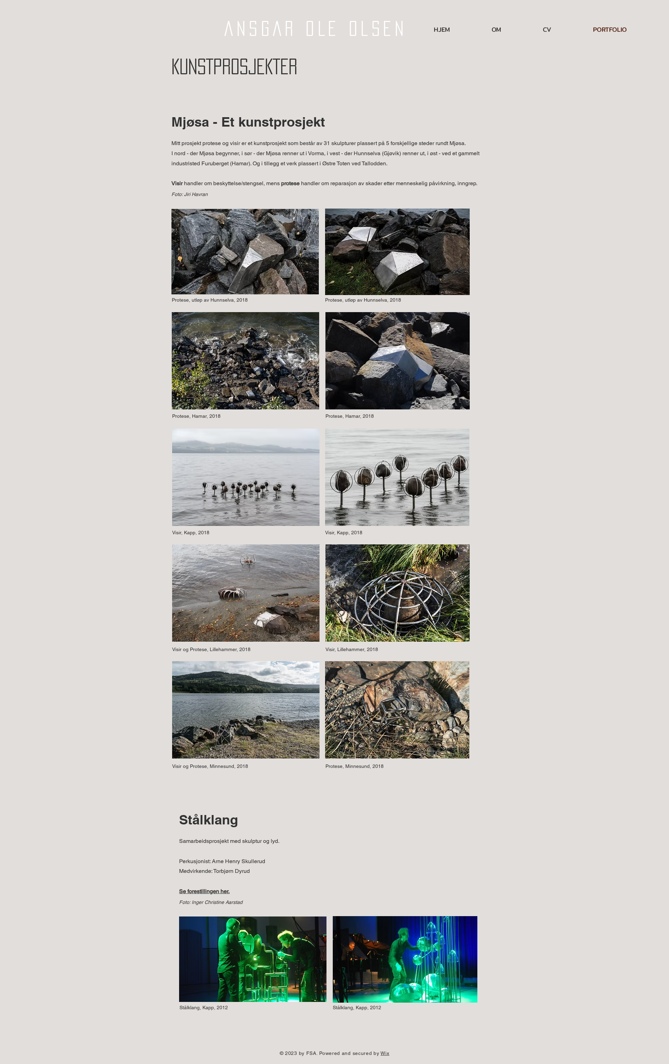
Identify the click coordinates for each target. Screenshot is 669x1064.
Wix (384, 1053)
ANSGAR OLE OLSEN (315, 28)
